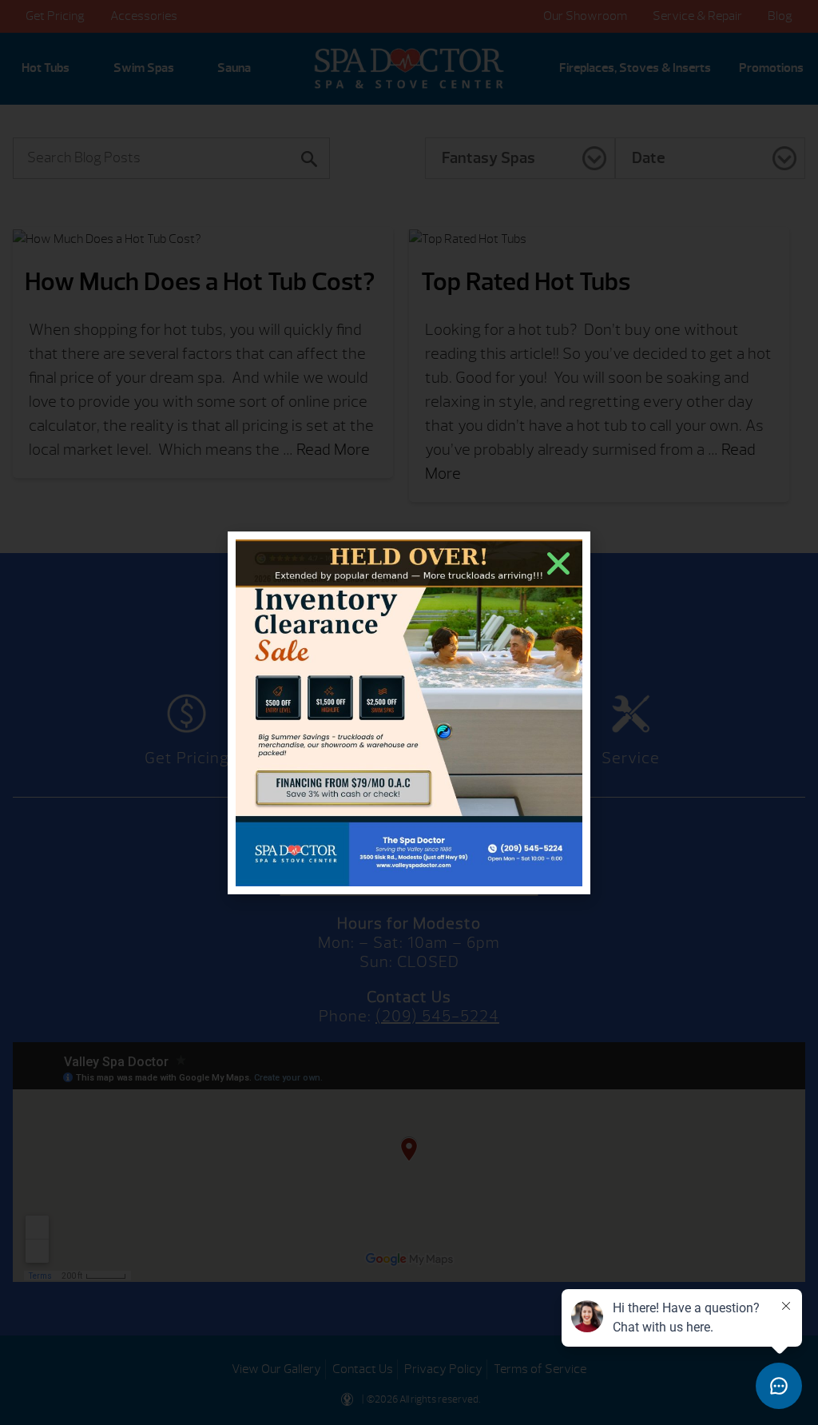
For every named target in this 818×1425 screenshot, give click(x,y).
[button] (558, 563)
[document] (409, 712)
